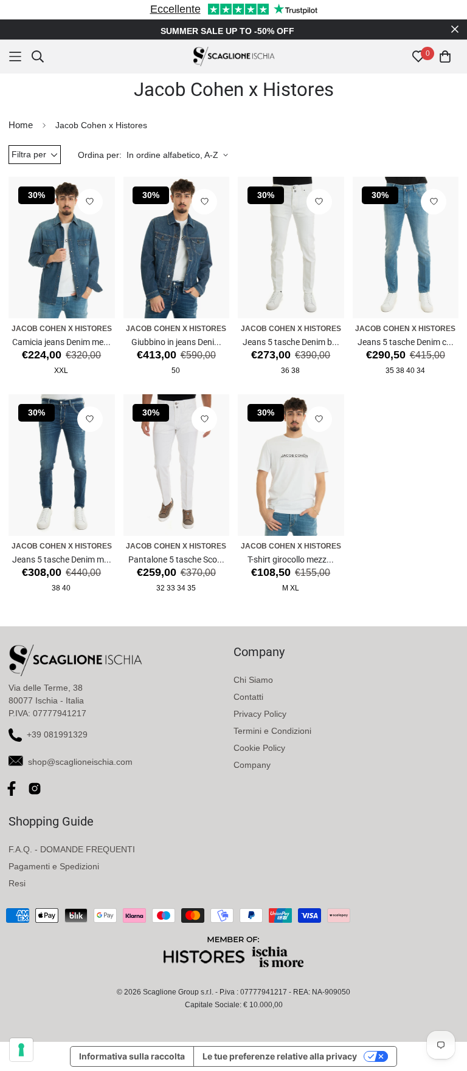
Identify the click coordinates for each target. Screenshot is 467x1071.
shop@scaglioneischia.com (80, 762)
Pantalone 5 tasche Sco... (176, 559)
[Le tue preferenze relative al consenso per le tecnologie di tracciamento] (21, 1049)
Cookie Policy (259, 748)
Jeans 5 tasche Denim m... (61, 559)
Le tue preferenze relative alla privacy (279, 1056)
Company (252, 765)
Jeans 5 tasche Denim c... (406, 342)
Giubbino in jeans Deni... (176, 342)
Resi (17, 883)
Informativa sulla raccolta (132, 1056)
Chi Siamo (253, 680)
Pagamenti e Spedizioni (54, 866)
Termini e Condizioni (272, 731)
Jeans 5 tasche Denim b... (291, 342)
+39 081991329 (57, 734)
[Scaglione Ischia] (234, 56)
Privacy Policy (260, 714)
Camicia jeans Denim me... (61, 342)
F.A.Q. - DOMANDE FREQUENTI (72, 849)
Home (21, 125)
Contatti (248, 697)
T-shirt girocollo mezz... (290, 559)
